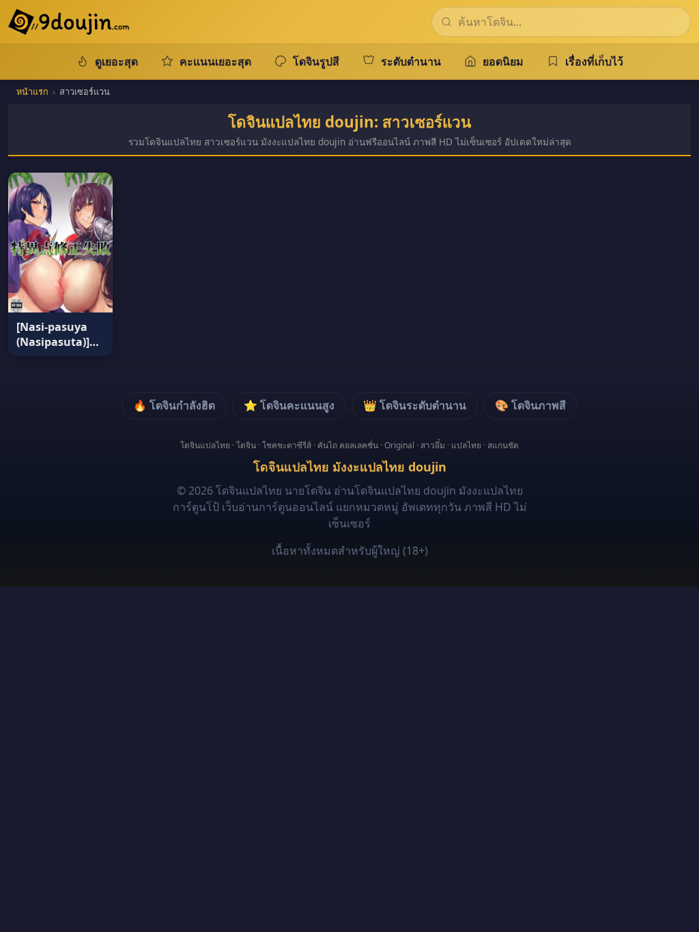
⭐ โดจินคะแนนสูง (289, 405)
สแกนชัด (503, 445)
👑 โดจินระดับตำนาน (414, 405)
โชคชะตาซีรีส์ (286, 445)
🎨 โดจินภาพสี (530, 405)
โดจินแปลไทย (205, 445)
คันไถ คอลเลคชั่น (347, 445)
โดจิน (246, 445)
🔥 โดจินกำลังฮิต (174, 405)
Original (399, 445)
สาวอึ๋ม (432, 445)
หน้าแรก (32, 91)
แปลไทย (466, 445)
